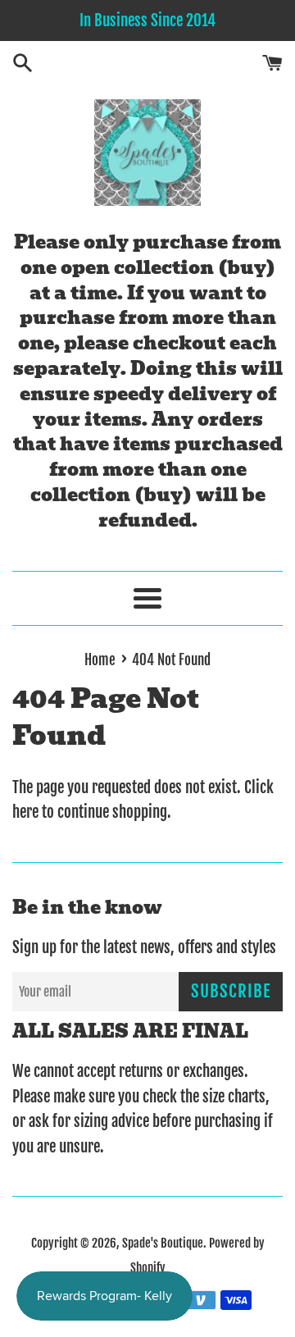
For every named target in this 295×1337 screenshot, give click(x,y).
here (25, 812)
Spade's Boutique (162, 1243)
